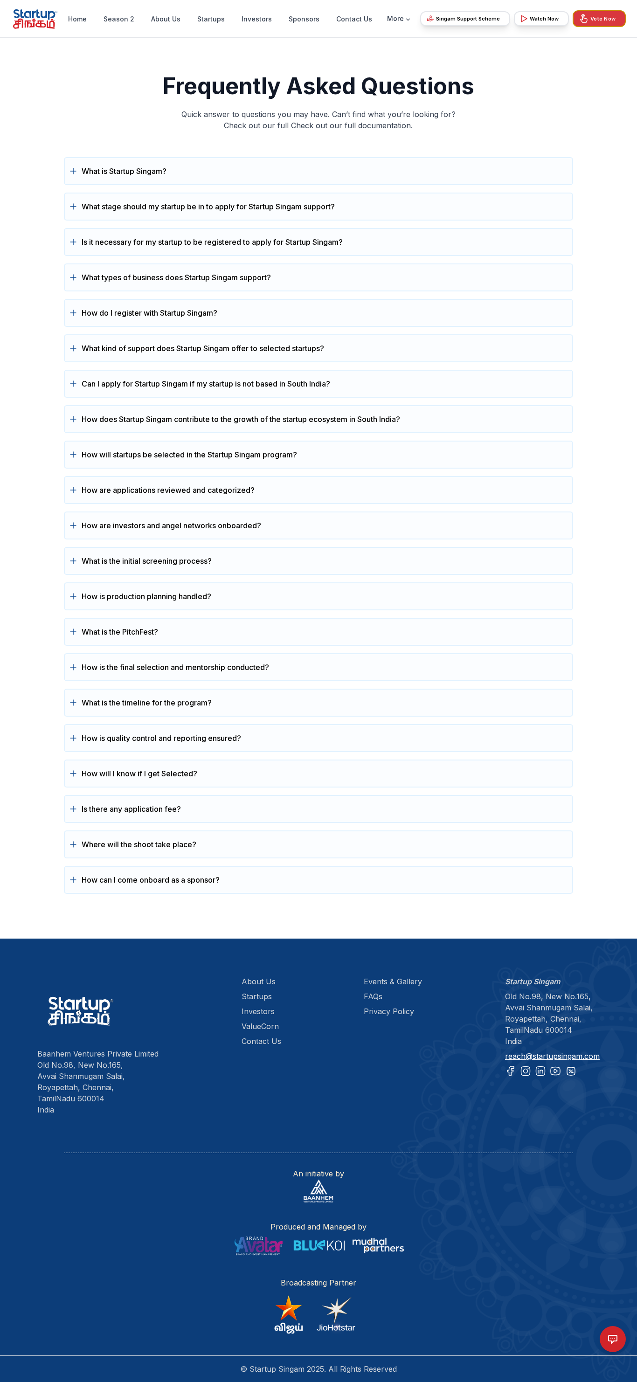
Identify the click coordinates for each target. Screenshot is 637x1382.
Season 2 (119, 19)
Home (77, 19)
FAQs (373, 996)
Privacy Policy (389, 1011)
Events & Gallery (393, 981)
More (395, 18)
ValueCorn (260, 1026)
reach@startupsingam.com (552, 1056)
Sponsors (304, 19)
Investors (257, 19)
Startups (211, 19)
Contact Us (354, 19)
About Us (165, 19)
